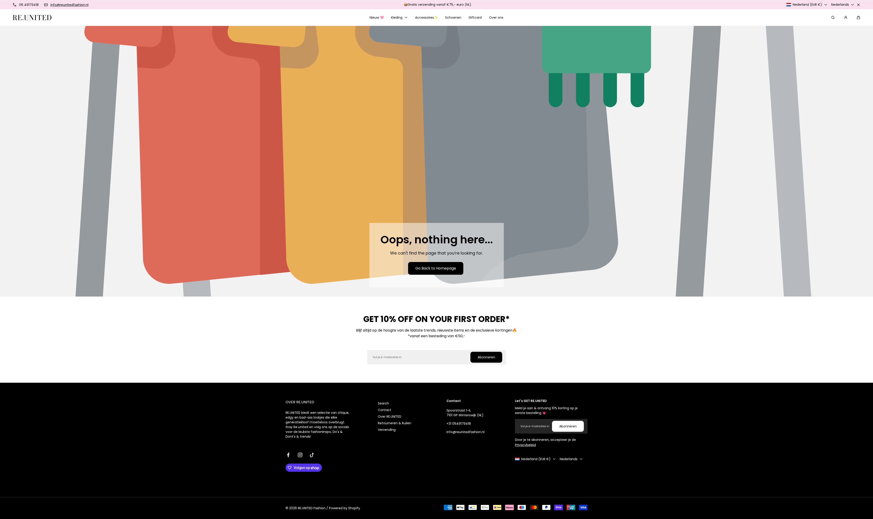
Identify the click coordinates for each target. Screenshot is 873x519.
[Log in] (846, 17)
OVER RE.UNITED (300, 402)
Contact (384, 410)
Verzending (387, 429)
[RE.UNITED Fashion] (32, 17)
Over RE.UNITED (389, 416)
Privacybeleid (525, 445)
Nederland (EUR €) (807, 4)
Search (383, 403)
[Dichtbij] (858, 5)
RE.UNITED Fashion (312, 508)
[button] (858, 17)
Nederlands (840, 4)
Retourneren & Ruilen (394, 423)
